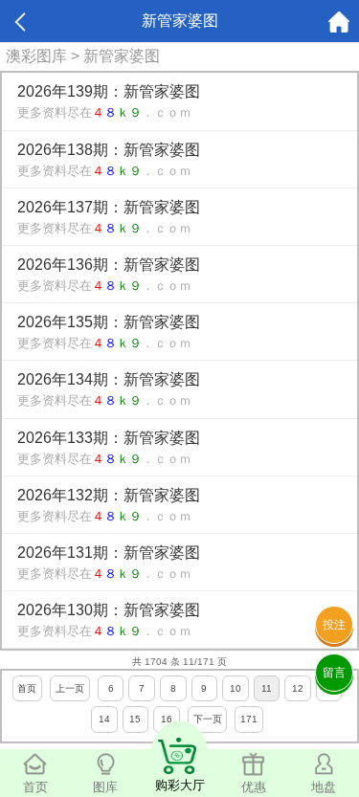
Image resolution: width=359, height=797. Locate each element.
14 (104, 719)
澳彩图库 (36, 56)
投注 (334, 624)
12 (297, 688)
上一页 (70, 688)
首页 (26, 688)
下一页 (207, 719)
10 (235, 688)
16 (166, 719)
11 (266, 688)
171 (249, 719)
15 (135, 719)
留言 (334, 672)
